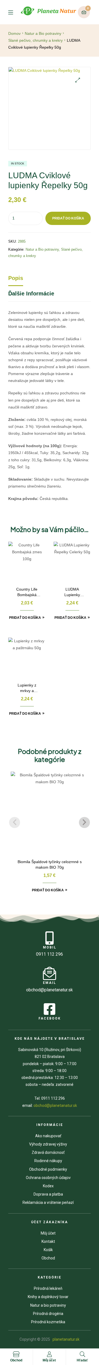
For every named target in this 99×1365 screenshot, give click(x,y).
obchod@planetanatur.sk (55, 1105)
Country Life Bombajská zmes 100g (26, 592)
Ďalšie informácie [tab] (31, 293)
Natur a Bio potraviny (43, 33)
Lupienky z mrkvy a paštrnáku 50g (26, 688)
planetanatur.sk (65, 1339)
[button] (78, 80)
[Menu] (14, 12)
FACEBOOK (49, 1018)
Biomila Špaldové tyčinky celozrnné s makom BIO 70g (50, 864)
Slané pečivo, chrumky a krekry (35, 40)
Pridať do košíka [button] (25, 618)
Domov (14, 33)
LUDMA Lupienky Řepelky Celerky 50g (72, 592)
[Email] (49, 973)
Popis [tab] (15, 278)
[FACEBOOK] (49, 1009)
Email (49, 983)
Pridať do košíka (68, 218)
